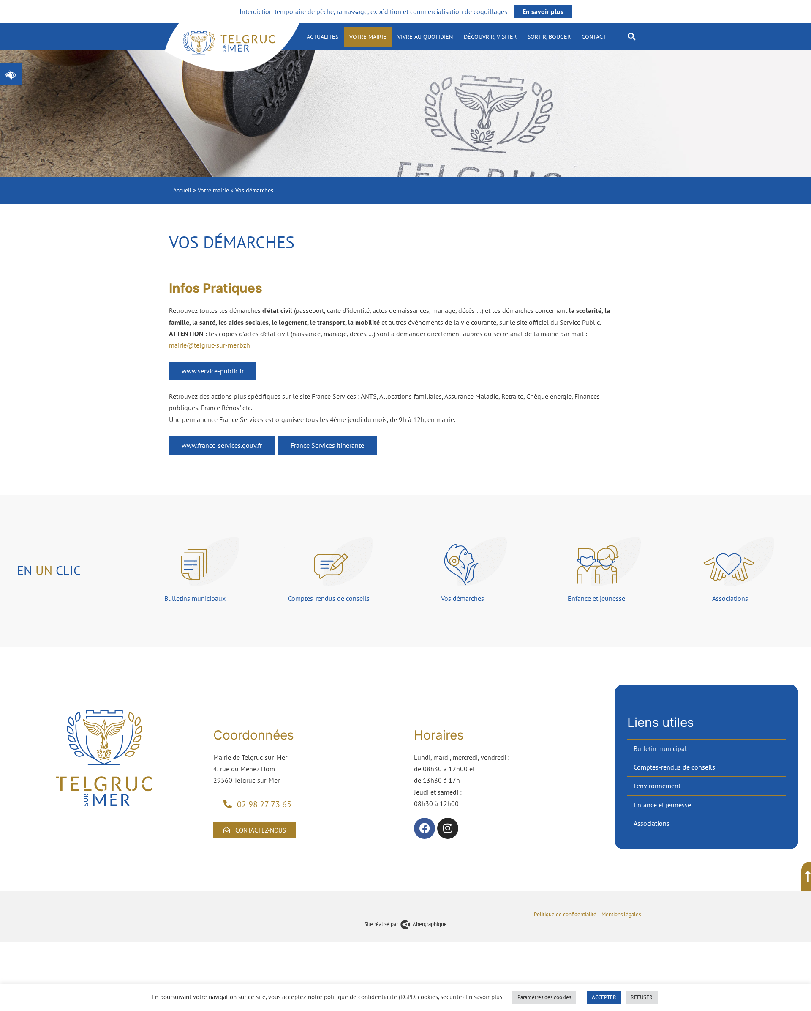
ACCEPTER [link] (604, 997)
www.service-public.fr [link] (213, 371)
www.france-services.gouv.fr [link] (222, 445)
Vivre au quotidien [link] (425, 37)
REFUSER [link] (642, 997)
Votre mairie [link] (367, 37)
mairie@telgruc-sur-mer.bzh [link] (209, 345)
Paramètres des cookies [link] (544, 997)
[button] (632, 36)
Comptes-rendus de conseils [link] (674, 767)
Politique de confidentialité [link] (565, 914)
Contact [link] (594, 37)
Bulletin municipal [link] (660, 748)
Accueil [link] (182, 190)
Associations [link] (651, 823)
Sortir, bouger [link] (549, 37)
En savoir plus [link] (543, 11)
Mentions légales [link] (621, 914)
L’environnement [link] (657, 785)
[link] (11, 74)
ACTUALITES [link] (322, 37)
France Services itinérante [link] (327, 445)
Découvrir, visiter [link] (490, 37)
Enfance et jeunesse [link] (662, 804)
